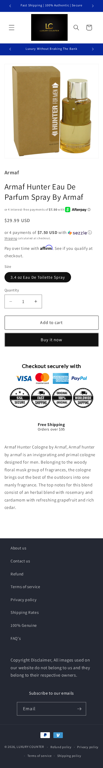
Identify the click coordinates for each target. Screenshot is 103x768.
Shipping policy (69, 756)
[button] (11, 27)
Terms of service (25, 586)
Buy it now (52, 340)
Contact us (20, 560)
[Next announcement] (93, 6)
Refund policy (61, 747)
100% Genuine (24, 625)
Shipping (10, 238)
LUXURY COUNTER (30, 747)
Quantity (11, 289)
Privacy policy (23, 599)
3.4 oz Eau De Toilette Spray (38, 277)
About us (18, 548)
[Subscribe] (79, 709)
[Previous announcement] (10, 6)
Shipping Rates (25, 612)
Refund (17, 573)
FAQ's (16, 638)
